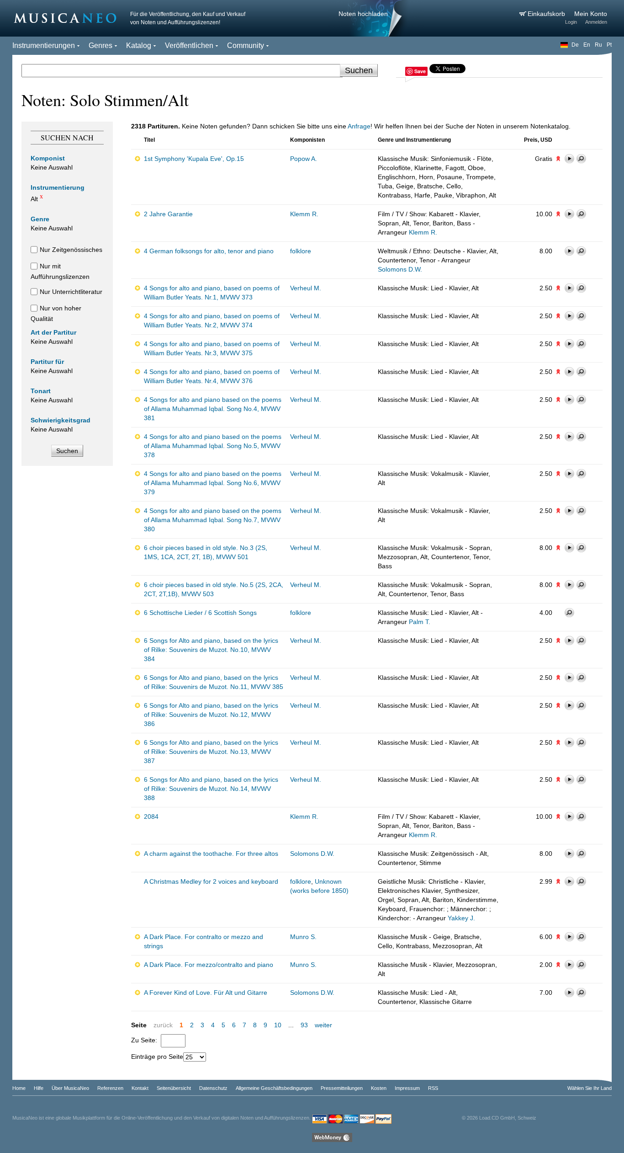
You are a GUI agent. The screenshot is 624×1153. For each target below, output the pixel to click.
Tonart (41, 391)
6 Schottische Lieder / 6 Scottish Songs (200, 612)
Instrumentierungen (43, 45)
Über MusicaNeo (70, 1088)
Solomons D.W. (400, 269)
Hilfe (38, 1088)
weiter (323, 1025)
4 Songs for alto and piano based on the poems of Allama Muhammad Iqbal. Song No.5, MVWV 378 (212, 446)
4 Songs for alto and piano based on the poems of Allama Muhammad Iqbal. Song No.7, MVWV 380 (212, 520)
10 (277, 1025)
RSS (433, 1088)
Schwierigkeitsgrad (60, 420)
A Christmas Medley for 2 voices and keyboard (211, 881)
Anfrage (359, 126)
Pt (609, 45)
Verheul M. (305, 288)
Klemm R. (304, 214)
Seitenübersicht (174, 1088)
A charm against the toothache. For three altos (211, 853)
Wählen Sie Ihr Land (589, 1088)
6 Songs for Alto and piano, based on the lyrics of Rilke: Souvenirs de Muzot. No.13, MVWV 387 (211, 751)
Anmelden (596, 22)
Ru (598, 45)
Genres (100, 45)
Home (19, 1088)
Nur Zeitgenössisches (71, 249)
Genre (40, 219)
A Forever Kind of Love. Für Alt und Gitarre (205, 992)
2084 (151, 816)
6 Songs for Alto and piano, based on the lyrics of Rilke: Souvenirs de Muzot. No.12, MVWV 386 (211, 714)
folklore (300, 251)
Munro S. (303, 936)
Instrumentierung (58, 187)
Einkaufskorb (547, 13)
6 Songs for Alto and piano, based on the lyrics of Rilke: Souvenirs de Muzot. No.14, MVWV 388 (211, 788)
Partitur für (47, 361)
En (586, 45)
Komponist (48, 158)
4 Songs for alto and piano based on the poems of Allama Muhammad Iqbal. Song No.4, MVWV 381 (212, 409)
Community (245, 45)
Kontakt (140, 1088)
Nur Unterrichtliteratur (71, 291)
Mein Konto (590, 13)
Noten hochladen (363, 13)
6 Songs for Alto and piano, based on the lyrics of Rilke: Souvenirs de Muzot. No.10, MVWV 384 (211, 649)
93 (304, 1025)
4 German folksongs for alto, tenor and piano (209, 251)
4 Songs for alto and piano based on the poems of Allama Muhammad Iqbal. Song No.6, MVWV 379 (212, 483)
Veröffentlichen (189, 45)
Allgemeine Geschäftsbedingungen (274, 1088)
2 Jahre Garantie (168, 214)
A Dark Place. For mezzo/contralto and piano (208, 964)
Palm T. (419, 621)
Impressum (407, 1088)
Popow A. (303, 158)
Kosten (378, 1088)
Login (571, 22)
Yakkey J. (461, 918)
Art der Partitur (53, 332)
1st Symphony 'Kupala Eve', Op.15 (194, 158)
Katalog (138, 45)
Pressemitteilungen (342, 1088)
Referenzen (110, 1088)
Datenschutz (213, 1088)
